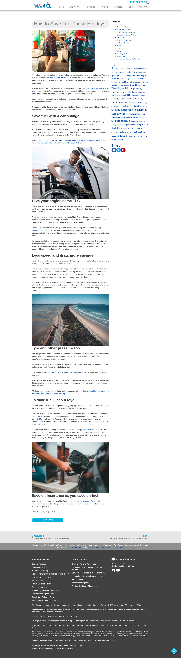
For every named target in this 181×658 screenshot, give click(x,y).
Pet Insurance (77, 579)
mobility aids (118, 109)
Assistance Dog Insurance (83, 583)
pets (138, 125)
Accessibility (122, 24)
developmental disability (124, 85)
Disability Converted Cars (126, 32)
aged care (115, 75)
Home (61, 7)
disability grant (130, 95)
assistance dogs (125, 75)
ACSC (68, 548)
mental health (145, 106)
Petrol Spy (39, 419)
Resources (117, 7)
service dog (124, 128)
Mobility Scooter (123, 43)
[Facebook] (113, 570)
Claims (105, 7)
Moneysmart (76, 548)
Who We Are (74, 7)
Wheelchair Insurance (138, 136)
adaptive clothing (143, 72)
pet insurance (131, 125)
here (65, 612)
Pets (118, 48)
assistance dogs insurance (127, 79)
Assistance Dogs (123, 27)
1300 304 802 (137, 2)
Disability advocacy (138, 85)
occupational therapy (137, 121)
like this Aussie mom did (92, 430)
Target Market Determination (44, 600)
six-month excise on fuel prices (59, 78)
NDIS (119, 46)
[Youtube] (118, 570)
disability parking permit (122, 98)
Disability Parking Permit (126, 35)
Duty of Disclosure (39, 567)
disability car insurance (136, 92)
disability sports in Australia (131, 103)
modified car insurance (131, 117)
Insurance (91, 7)
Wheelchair (121, 56)
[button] (113, 150)
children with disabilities (131, 82)
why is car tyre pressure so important (66, 372)
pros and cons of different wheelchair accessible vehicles (77, 140)
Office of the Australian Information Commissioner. (105, 548)
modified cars (118, 120)
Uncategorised (122, 54)
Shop (131, 7)
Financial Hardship (39, 587)
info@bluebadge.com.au (124, 566)
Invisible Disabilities (124, 40)
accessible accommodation (137, 69)
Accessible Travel (131, 72)
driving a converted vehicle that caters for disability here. (60, 143)
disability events (117, 95)
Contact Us (143, 7)
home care (122, 106)
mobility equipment (136, 109)
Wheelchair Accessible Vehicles (128, 59)
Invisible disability (133, 106)
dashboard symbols (39, 230)
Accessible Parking (117, 72)
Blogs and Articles (123, 30)
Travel (119, 51)
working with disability (117, 139)
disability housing (140, 95)
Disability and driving (122, 88)
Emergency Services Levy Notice (45, 590)
